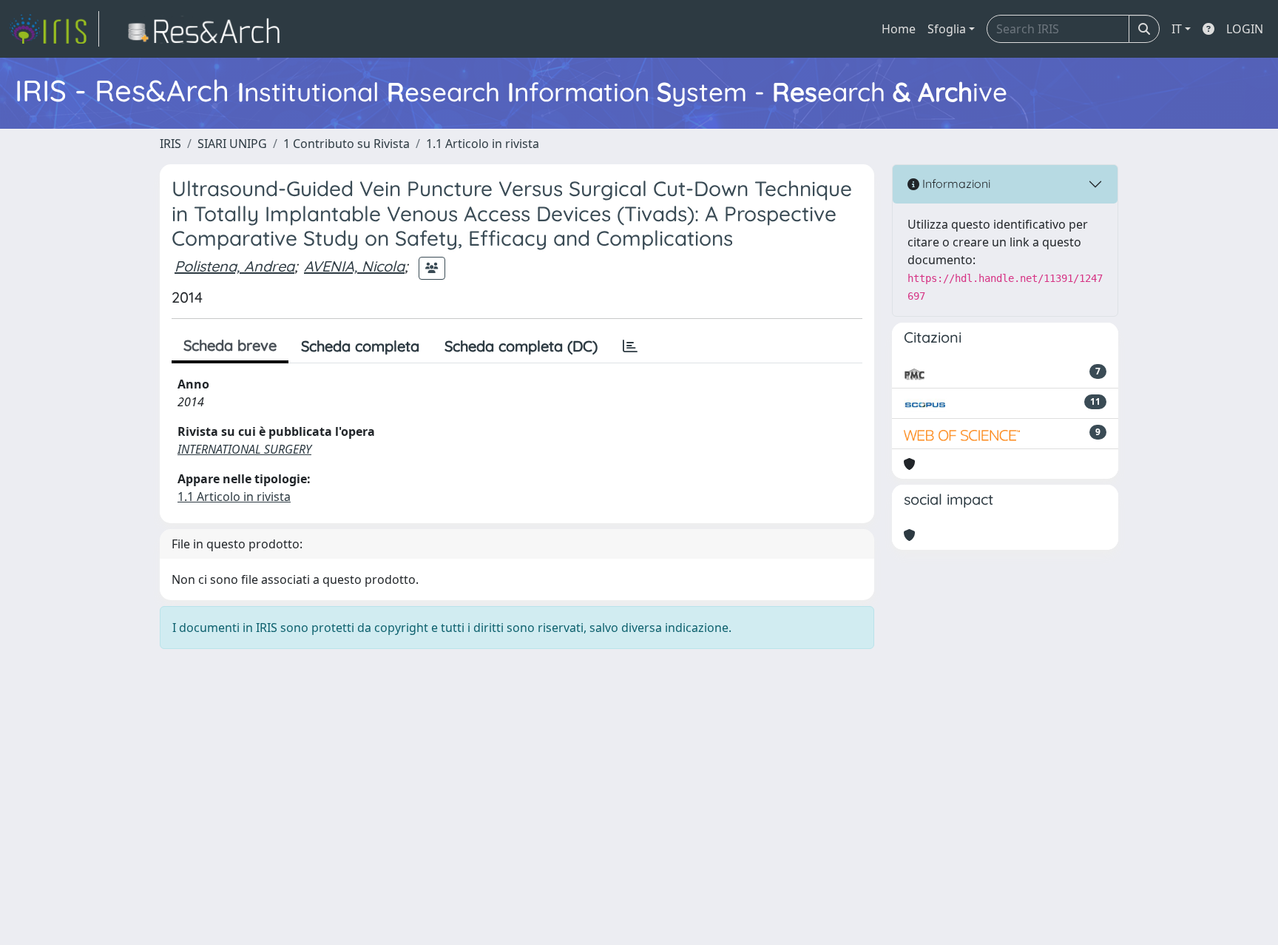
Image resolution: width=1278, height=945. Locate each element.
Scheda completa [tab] (360, 346)
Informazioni (954, 183)
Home (899, 29)
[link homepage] (54, 29)
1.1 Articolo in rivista (482, 143)
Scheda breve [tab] (230, 345)
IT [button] (1177, 29)
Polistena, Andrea (234, 266)
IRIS (170, 143)
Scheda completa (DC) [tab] (521, 346)
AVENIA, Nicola (354, 266)
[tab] (630, 346)
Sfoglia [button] (946, 29)
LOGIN (1244, 29)
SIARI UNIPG (232, 143)
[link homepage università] (208, 29)
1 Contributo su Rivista (346, 143)
